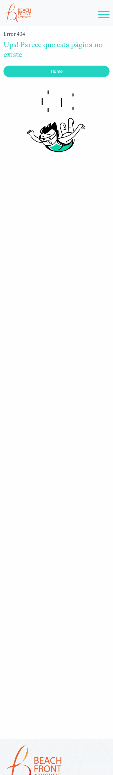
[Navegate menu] (103, 16)
